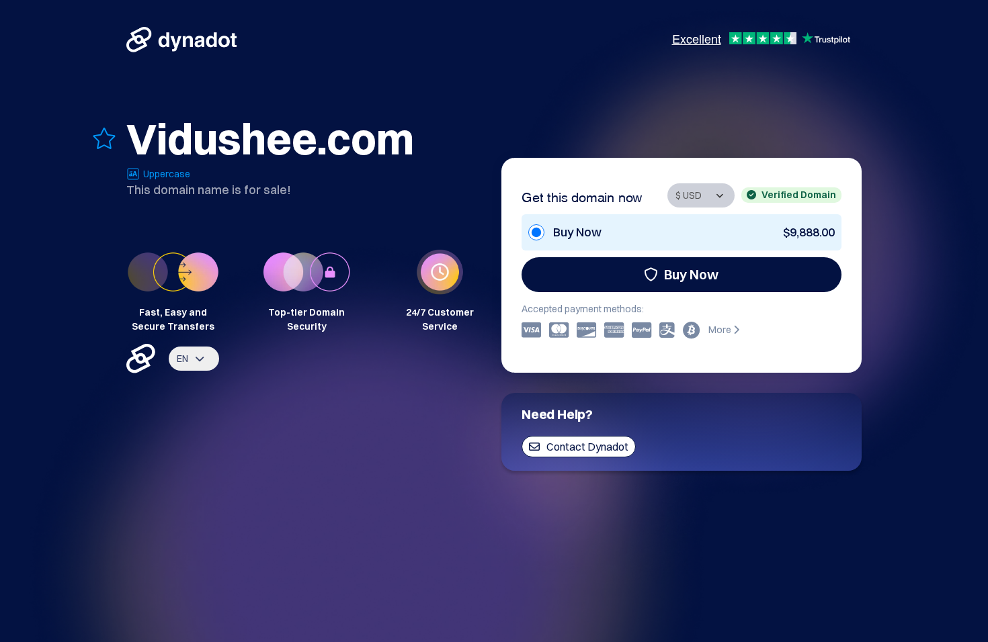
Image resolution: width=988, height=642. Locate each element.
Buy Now (691, 274)
